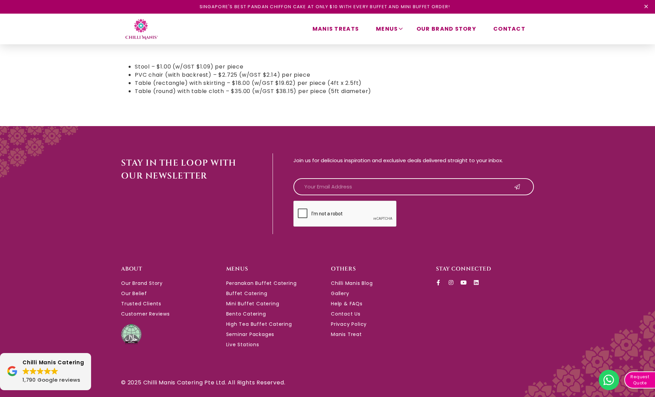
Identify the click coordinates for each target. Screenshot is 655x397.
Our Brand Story (446, 29)
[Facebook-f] (438, 282)
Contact (509, 29)
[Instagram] (451, 282)
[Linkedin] (476, 282)
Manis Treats (335, 29)
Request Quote (640, 380)
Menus (387, 29)
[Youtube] (463, 282)
